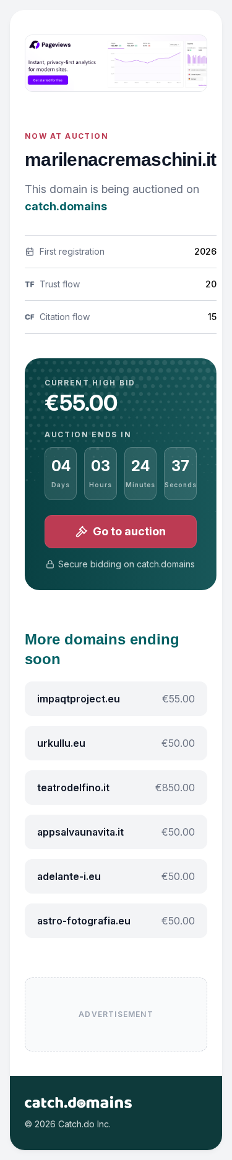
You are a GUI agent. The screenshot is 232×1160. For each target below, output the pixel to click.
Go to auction (129, 531)
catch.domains (66, 206)
